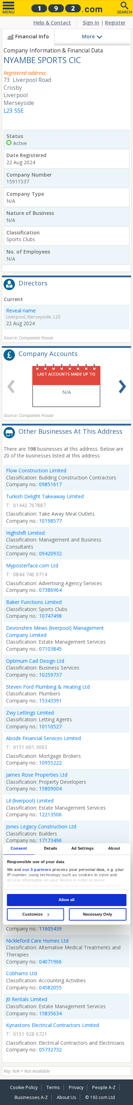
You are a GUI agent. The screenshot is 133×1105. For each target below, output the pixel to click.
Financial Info (32, 36)
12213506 (50, 814)
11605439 (50, 928)
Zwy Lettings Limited (30, 712)
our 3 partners (36, 869)
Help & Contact (52, 22)
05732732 (50, 1049)
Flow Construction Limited (36, 470)
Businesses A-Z (31, 1097)
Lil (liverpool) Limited (30, 800)
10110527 (50, 726)
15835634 (50, 1013)
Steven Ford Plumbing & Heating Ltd (48, 686)
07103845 (50, 648)
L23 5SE (14, 111)
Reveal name (21, 310)
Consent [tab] (19, 848)
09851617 (50, 484)
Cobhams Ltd (21, 973)
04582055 (50, 987)
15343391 (50, 700)
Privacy (76, 1087)
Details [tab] (50, 848)
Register (115, 22)
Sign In (91, 22)
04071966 (50, 961)
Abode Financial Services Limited (43, 738)
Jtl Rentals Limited (26, 999)
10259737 (50, 674)
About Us (66, 1097)
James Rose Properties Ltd (36, 774)
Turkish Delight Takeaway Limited (45, 496)
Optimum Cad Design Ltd (35, 660)
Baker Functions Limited (34, 602)
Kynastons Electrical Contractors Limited (52, 1025)
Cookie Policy (24, 1087)
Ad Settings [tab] (82, 848)
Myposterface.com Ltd (32, 565)
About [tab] (114, 848)
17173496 (50, 840)
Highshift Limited (25, 532)
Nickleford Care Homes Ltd (37, 940)
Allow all (66, 900)
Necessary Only (97, 914)
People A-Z (104, 1087)
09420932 (50, 553)
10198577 (50, 520)
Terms (53, 1087)
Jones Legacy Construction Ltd (41, 826)
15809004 (50, 788)
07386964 (50, 590)
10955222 (50, 762)
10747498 (50, 615)
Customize (32, 914)
